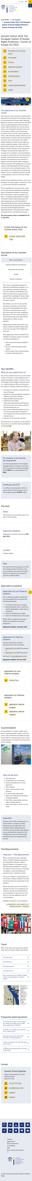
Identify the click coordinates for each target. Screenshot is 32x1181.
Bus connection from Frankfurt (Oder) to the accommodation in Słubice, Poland (15, 977)
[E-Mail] (16, 1125)
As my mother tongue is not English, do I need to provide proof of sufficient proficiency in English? (14, 1023)
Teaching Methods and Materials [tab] (16, 265)
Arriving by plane (8, 966)
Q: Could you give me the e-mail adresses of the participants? (13, 1037)
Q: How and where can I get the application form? (15, 1043)
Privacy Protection (12, 1143)
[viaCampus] (4, 1125)
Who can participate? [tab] (16, 260)
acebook (6, 426)
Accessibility (11, 1146)
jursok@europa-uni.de (19, 656)
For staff (21, 1)
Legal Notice (11, 1141)
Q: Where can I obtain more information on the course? (14, 1030)
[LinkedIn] (10, 1130)
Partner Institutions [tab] (16, 279)
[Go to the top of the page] (7, 1152)
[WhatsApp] (22, 1125)
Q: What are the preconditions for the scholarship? (15, 1049)
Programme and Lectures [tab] (16, 269)
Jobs (8, 1148)
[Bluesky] (22, 1130)
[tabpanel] (16, 320)
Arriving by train (8, 971)
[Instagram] (4, 1130)
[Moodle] (10, 1125)
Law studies (16, 20)
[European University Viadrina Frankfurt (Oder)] (9, 9)
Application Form (11, 648)
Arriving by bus (8, 957)
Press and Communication (15, 1150)
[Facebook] (16, 1130)
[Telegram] (27, 1125)
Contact (9, 1139)
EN (26, 1)
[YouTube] (27, 1130)
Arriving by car (7, 962)
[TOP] (30, 592)
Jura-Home (5, 20)
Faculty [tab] (16, 274)
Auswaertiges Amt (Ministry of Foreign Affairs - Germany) (17, 905)
